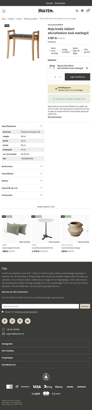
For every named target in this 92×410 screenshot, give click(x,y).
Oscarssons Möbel (55, 24)
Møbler (11, 18)
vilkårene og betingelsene (25, 311)
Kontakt (49, 3)
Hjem (4, 18)
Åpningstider (60, 3)
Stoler (19, 18)
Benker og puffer (30, 18)
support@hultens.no (50, 286)
